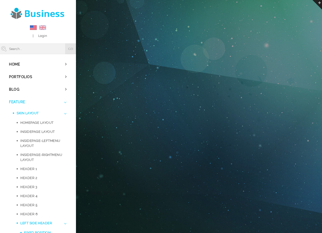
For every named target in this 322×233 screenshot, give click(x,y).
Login (42, 35)
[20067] (38, 13)
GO (70, 48)
